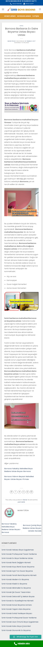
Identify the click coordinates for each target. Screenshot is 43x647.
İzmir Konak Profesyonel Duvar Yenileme (19, 617)
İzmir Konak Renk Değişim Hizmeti (16, 562)
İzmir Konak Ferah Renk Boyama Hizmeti (19, 575)
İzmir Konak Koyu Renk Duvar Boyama (18, 566)
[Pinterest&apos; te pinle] (27, 492)
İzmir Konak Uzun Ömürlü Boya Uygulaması (20, 622)
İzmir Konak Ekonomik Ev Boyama (16, 630)
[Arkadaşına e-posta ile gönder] (23, 492)
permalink (21, 502)
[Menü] (3, 9)
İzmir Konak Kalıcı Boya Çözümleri (16, 626)
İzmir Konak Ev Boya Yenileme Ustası (17, 558)
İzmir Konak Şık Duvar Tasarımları (16, 592)
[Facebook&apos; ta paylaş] (15, 492)
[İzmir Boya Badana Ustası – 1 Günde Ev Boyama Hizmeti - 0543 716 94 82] (21, 9)
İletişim (36, 16)
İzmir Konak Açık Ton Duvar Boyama (17, 571)
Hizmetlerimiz (10, 16)
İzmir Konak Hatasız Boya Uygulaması (18, 550)
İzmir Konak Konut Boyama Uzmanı (17, 605)
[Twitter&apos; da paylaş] (19, 492)
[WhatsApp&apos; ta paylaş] (11, 492)
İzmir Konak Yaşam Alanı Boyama (16, 609)
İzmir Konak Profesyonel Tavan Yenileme (19, 554)
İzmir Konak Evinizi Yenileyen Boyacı (17, 613)
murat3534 (12, 41)
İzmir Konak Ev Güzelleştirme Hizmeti (17, 600)
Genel (22, 26)
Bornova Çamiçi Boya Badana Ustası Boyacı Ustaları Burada (32, 528)
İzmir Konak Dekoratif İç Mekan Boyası (18, 596)
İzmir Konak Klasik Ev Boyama (14, 583)
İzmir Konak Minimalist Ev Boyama (16, 588)
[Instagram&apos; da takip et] (40, 9)
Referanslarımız (24, 16)
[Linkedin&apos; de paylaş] (31, 492)
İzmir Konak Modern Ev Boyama (15, 579)
